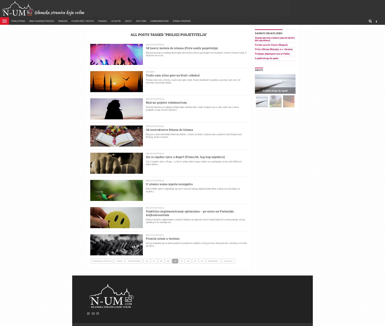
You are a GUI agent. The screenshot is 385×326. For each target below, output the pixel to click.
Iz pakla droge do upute (266, 58)
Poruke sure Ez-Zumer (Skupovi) (271, 45)
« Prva (119, 261)
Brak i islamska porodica (41, 21)
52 (188, 261)
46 (147, 261)
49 (168, 261)
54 (202, 261)
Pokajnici (102, 21)
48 (161, 261)
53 (195, 261)
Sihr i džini (141, 21)
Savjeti (128, 21)
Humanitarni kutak (159, 21)
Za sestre (116, 21)
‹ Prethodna (134, 261)
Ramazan (62, 21)
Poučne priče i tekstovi (82, 21)
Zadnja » (228, 261)
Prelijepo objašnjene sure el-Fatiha (272, 54)
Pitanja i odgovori (182, 21)
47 (154, 261)
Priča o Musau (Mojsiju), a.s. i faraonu (274, 49)
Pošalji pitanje (18, 21)
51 (182, 261)
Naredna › (213, 261)
